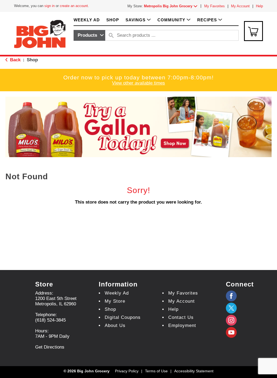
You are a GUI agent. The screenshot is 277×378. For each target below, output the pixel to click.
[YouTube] (231, 320)
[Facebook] (231, 296)
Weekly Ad (117, 293)
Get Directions (49, 347)
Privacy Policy (126, 371)
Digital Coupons (123, 317)
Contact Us (181, 317)
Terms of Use (156, 371)
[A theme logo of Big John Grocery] (39, 33)
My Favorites (214, 6)
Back (15, 59)
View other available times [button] (138, 83)
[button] (172, 6)
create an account (74, 6)
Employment (182, 325)
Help (259, 6)
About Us (115, 325)
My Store (115, 301)
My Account (240, 6)
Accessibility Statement (193, 371)
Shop (32, 59)
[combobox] (89, 35)
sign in (49, 6)
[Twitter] (231, 308)
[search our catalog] (111, 35)
